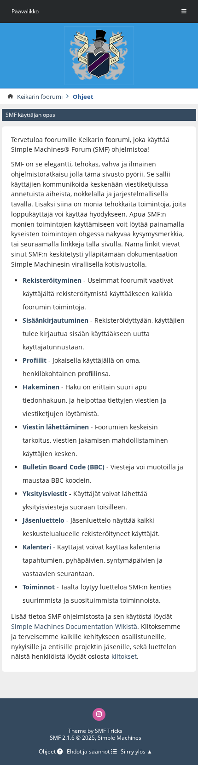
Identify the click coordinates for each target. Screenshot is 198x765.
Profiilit (35, 360)
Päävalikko (25, 11)
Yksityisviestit (45, 493)
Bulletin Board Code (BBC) (64, 466)
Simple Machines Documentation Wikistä (74, 626)
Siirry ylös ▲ (136, 751)
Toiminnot (39, 586)
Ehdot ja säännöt (89, 751)
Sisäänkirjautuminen (55, 320)
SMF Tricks (108, 731)
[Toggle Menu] (183, 11)
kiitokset (124, 656)
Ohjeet (48, 751)
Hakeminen (41, 386)
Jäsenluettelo (43, 520)
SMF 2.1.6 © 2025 (72, 738)
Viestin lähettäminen (56, 426)
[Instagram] (99, 714)
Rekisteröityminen (52, 280)
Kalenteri (37, 546)
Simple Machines (119, 738)
